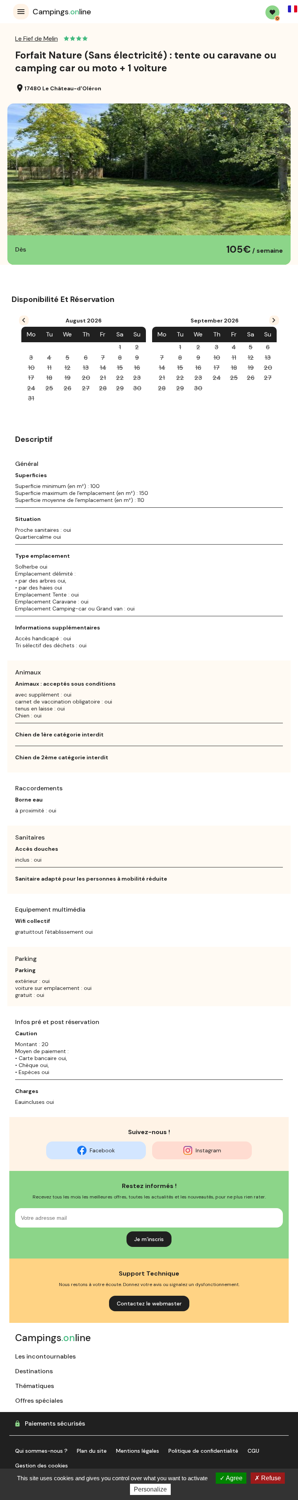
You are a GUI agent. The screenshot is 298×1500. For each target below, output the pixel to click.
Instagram (208, 1150)
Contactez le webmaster (149, 1303)
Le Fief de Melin (36, 38)
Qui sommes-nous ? (41, 1450)
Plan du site (92, 1450)
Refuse (270, 1478)
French (292, 8)
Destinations (34, 1371)
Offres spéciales (39, 1401)
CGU (253, 1450)
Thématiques (34, 1386)
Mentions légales (137, 1450)
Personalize (150, 1489)
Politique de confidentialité (203, 1450)
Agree (234, 1478)
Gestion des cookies (41, 1465)
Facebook (102, 1150)
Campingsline (62, 12)
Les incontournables (45, 1356)
